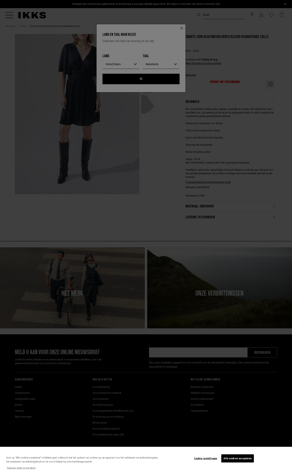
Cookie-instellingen (205, 458)
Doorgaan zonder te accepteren (21, 468)
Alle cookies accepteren (237, 458)
